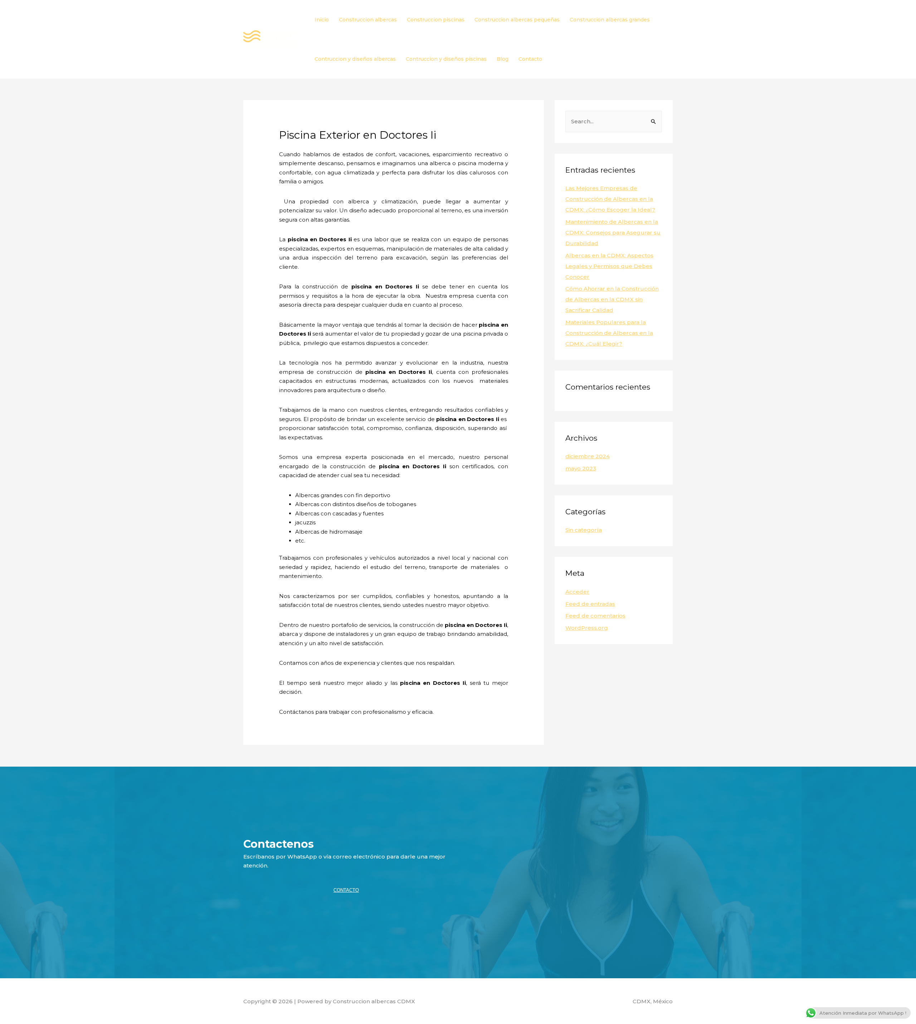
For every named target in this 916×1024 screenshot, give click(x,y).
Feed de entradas (590, 603)
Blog (502, 59)
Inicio (322, 19)
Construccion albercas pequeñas (517, 19)
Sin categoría (583, 529)
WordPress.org (586, 627)
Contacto (530, 59)
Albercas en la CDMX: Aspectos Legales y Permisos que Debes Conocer (609, 266)
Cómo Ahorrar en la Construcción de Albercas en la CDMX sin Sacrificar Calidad (612, 299)
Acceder (577, 591)
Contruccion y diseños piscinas (446, 59)
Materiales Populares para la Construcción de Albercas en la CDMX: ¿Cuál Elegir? (609, 333)
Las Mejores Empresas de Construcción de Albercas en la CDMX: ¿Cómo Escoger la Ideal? (610, 199)
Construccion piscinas (435, 19)
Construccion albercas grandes (610, 19)
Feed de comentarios (595, 615)
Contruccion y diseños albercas (355, 59)
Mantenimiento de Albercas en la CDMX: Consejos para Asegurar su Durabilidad (613, 232)
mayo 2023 (580, 468)
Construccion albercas (368, 19)
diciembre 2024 (587, 456)
